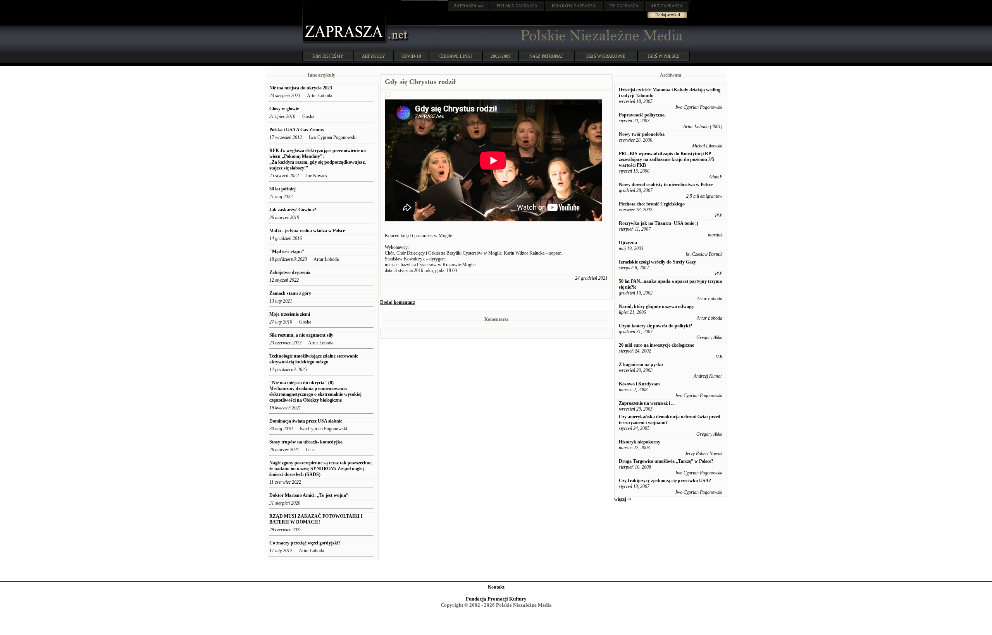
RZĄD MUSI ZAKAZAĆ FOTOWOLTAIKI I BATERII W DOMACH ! (316, 519)
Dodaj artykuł (667, 14)
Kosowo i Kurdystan (639, 384)
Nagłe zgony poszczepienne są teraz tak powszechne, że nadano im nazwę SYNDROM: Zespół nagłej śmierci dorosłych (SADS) (320, 468)
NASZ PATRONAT (546, 56)
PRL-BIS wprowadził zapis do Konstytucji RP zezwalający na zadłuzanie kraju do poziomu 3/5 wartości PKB (666, 159)
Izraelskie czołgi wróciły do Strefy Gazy (657, 262)
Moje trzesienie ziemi (289, 314)
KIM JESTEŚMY (327, 56)
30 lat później (282, 189)
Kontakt (496, 587)
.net (468, 5)
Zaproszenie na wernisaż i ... (647, 403)
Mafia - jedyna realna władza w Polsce (307, 230)
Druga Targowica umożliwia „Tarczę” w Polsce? (666, 461)
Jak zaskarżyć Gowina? (292, 209)
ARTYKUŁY (373, 56)
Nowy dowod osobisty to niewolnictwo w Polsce (666, 184)
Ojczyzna (628, 242)
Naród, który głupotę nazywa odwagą (656, 306)
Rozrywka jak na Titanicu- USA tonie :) (658, 223)
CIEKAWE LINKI (455, 56)
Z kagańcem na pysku (641, 364)
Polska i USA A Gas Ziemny (297, 129)
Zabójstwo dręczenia (289, 272)
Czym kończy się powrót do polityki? (655, 326)
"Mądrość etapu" (287, 251)
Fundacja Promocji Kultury (496, 599)
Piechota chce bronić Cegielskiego (652, 204)
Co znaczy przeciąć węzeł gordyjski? (305, 543)
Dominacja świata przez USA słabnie (306, 421)
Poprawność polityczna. (642, 115)
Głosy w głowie (284, 108)
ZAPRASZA (516, 5)
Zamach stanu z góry (290, 293)
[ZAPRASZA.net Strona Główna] (345, 42)
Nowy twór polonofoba (642, 134)
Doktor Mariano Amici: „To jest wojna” (308, 495)
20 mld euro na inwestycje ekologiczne (656, 345)
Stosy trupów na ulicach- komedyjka (306, 442)
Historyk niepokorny (639, 442)
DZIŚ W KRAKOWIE (605, 56)
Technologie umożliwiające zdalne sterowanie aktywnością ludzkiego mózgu (313, 359)
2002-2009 (501, 56)
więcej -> (623, 499)
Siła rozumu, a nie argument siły (301, 335)
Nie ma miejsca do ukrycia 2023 (300, 88)
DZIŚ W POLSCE (663, 56)
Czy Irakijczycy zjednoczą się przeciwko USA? (665, 480)
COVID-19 (411, 56)
